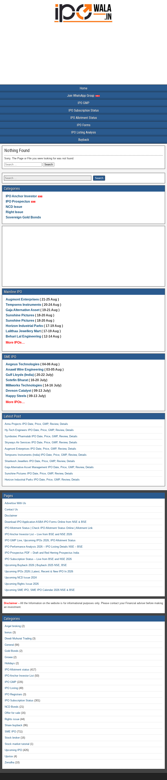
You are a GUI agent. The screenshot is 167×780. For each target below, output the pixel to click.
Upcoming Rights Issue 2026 (22, 583)
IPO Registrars (13, 694)
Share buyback (13, 725)
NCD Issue (14, 206)
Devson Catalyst (18, 390)
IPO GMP (83, 103)
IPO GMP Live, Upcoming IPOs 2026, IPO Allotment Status (40, 540)
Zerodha (9, 762)
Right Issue (14, 212)
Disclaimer (11, 515)
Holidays (10, 663)
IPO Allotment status (17, 669)
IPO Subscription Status (83, 110)
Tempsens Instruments (23, 304)
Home (83, 88)
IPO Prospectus (18, 201)
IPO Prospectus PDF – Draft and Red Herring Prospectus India (42, 552)
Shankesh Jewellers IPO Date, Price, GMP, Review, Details (40, 461)
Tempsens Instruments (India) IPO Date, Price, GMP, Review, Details (46, 454)
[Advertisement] (83, 54)
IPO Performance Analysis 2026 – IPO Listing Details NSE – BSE (44, 546)
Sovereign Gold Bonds (23, 217)
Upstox (9, 756)
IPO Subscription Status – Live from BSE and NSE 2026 (38, 559)
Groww (9, 657)
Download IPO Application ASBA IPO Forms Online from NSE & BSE (46, 521)
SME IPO (10, 731)
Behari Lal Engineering (23, 336)
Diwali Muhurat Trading (18, 638)
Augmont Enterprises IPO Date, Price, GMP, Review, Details (40, 448)
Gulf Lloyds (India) (20, 374)
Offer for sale (12, 712)
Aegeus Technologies (23, 364)
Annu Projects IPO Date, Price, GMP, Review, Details (36, 423)
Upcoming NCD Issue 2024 (21, 577)
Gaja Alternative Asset (23, 310)
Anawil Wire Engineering (25, 369)
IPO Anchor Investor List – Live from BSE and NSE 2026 (38, 534)
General (9, 644)
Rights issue (12, 719)
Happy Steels (16, 396)
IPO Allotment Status (83, 118)
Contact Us (11, 509)
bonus (8, 632)
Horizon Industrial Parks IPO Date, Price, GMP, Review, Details (42, 479)
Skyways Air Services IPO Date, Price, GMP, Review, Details (41, 442)
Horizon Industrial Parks (24, 326)
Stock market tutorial (17, 743)
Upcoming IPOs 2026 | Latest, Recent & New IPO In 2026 (39, 571)
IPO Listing (11, 688)
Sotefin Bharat (17, 380)
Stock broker (12, 737)
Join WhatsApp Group (81, 96)
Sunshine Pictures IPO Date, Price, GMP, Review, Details (39, 473)
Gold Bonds (12, 650)
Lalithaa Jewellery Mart (23, 331)
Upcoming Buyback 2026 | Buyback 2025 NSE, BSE (36, 565)
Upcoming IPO (13, 750)
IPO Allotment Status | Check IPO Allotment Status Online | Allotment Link (49, 527)
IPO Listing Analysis (83, 132)
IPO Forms (83, 125)
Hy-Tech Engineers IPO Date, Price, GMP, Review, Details (39, 430)
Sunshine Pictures (20, 315)
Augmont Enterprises (23, 299)
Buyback (83, 140)
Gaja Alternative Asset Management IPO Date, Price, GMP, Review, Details (49, 467)
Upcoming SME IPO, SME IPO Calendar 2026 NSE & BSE (40, 589)
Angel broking (13, 626)
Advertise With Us (15, 503)
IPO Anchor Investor (21, 196)
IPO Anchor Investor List (19, 675)
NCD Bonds (12, 706)
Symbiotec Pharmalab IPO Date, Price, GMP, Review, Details (41, 436)
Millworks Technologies (24, 385)
